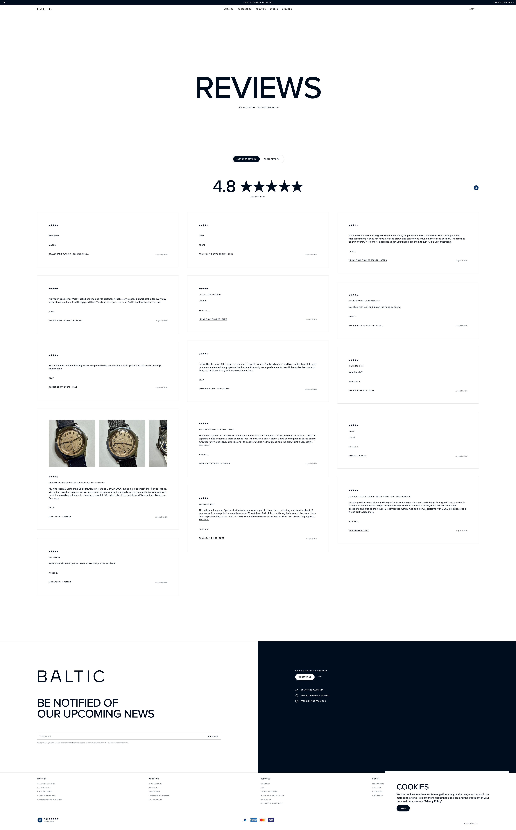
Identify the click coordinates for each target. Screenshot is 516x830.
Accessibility (471, 823)
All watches (44, 787)
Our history (155, 784)
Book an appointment (272, 795)
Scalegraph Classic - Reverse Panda (69, 254)
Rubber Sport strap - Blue (63, 387)
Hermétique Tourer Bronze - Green (368, 260)
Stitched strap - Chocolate (214, 389)
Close (403, 808)
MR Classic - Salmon (60, 517)
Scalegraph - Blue (359, 530)
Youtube (376, 787)
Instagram (378, 784)
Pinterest (377, 795)
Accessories (245, 9)
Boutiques (154, 791)
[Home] (44, 9)
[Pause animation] (4, 2)
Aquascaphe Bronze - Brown (214, 463)
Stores (274, 9)
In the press (155, 799)
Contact (265, 784)
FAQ (320, 677)
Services (287, 9)
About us (261, 9)
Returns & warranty (272, 803)
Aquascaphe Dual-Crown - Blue (216, 254)
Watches (229, 9)
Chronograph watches (49, 799)
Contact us (305, 677)
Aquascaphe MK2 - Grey (361, 391)
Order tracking (269, 791)
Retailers (266, 799)
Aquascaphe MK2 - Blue (211, 538)
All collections (46, 784)
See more (54, 498)
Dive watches (44, 791)
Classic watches (46, 795)
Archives (154, 787)
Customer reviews (246, 159)
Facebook (377, 791)
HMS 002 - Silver (357, 456)
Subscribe (213, 736)
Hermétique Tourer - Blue (213, 319)
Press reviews (272, 159)
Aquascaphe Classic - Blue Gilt (66, 321)
